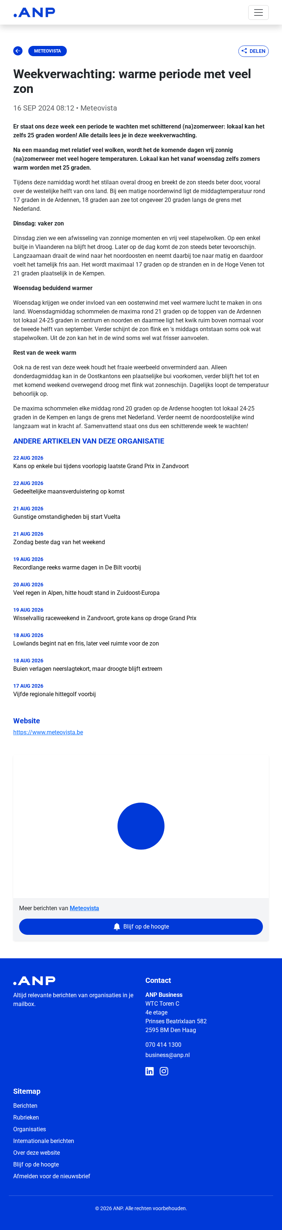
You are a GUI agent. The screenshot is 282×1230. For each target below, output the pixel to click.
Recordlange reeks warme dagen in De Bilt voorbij (77, 567)
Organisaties (29, 1129)
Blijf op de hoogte (36, 1164)
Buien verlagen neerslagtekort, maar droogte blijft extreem (87, 668)
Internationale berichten (43, 1140)
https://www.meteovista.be (48, 732)
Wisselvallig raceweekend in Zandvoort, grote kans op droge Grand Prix (104, 618)
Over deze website (36, 1152)
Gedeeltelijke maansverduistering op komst (68, 491)
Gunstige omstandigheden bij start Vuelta (66, 516)
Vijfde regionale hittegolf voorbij (54, 694)
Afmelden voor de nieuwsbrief (51, 1176)
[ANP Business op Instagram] (164, 1072)
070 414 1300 (163, 1044)
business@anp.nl (167, 1055)
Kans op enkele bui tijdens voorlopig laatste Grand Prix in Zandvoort (101, 466)
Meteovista (47, 51)
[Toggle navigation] (258, 12)
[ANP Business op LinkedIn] (149, 1072)
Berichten (25, 1105)
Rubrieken (26, 1117)
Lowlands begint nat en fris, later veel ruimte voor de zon (86, 643)
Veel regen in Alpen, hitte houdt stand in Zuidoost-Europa (86, 592)
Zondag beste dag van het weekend (59, 542)
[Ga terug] (17, 51)
